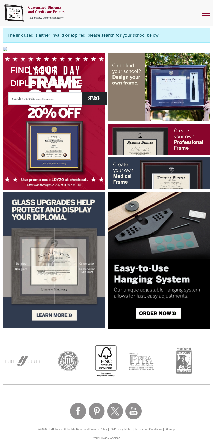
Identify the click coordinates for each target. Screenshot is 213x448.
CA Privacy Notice (121, 429)
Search (94, 98)
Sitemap (170, 429)
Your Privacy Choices (106, 437)
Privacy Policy (98, 429)
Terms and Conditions (148, 429)
